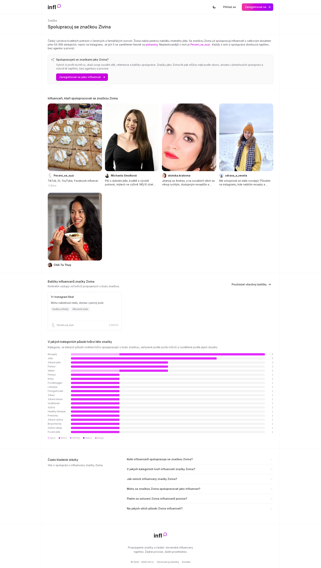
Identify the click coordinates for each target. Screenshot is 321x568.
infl (52, 7)
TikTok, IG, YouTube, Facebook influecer (73, 180)
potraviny (152, 44)
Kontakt (186, 562)
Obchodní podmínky (168, 562)
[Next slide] (97, 137)
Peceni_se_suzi (200, 44)
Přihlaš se (229, 7)
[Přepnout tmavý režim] (214, 7)
